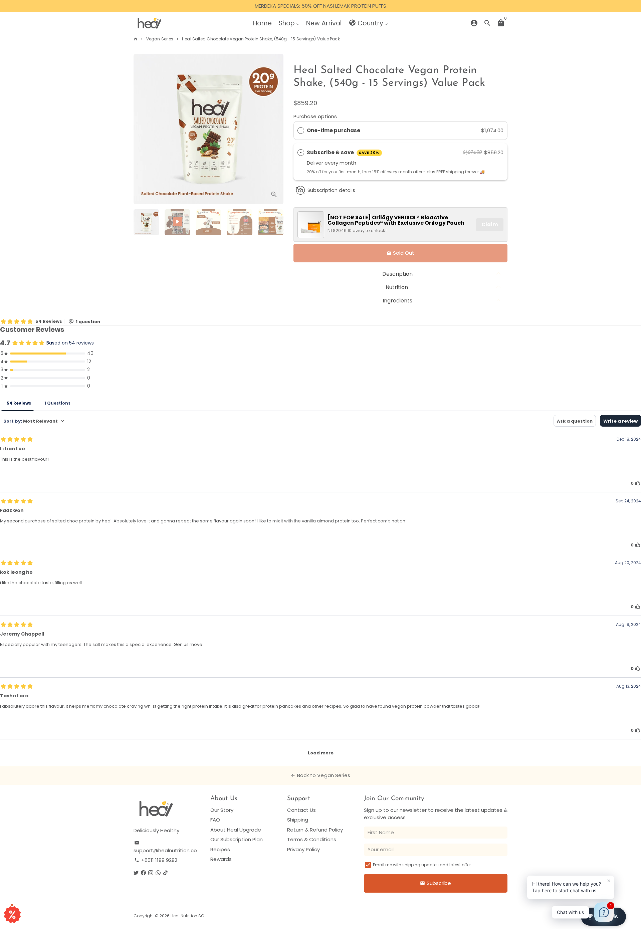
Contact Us (301, 810)
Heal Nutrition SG (187, 916)
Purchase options (315, 116)
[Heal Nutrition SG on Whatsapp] (158, 872)
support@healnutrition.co (165, 847)
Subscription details (331, 190)
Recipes (220, 849)
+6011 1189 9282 (155, 860)
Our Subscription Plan (236, 839)
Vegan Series (159, 39)
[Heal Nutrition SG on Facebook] (143, 872)
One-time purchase (333, 130)
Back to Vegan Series (320, 775)
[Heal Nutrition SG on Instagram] (150, 872)
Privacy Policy (303, 849)
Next (275, 129)
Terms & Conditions (311, 839)
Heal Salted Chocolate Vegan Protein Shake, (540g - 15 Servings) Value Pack (261, 39)
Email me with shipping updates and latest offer (422, 865)
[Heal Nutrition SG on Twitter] (136, 872)
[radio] (300, 131)
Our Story (221, 810)
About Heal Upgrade (235, 829)
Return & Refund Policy (315, 829)
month (348, 162)
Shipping (297, 819)
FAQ (215, 819)
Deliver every (323, 162)
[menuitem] (262, 23)
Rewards (221, 859)
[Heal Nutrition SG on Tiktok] (165, 872)
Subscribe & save (343, 152)
